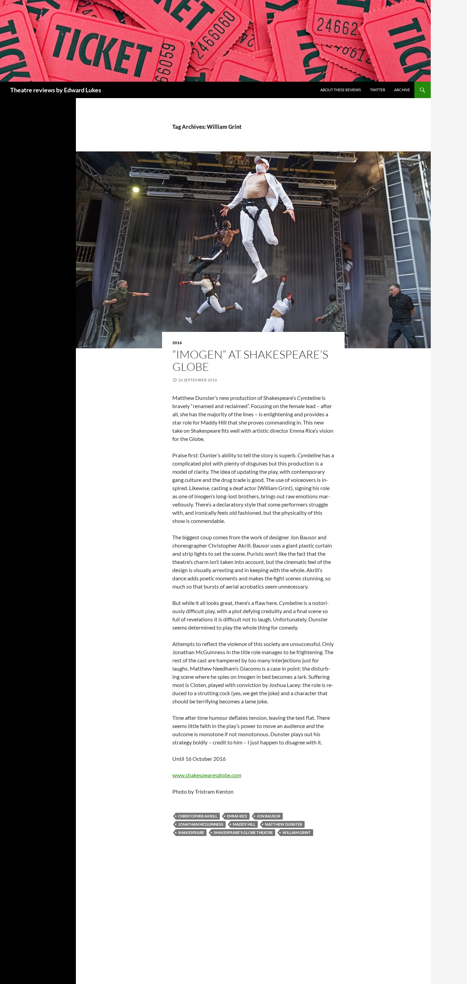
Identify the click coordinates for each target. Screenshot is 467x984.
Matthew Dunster (283, 824)
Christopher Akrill (197, 816)
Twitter (377, 89)
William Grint (296, 832)
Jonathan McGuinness (200, 824)
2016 (177, 342)
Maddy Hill (244, 824)
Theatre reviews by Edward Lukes (55, 90)
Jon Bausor (268, 816)
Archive (402, 89)
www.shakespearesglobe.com (206, 775)
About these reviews (340, 89)
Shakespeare (191, 832)
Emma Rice (237, 816)
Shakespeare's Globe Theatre (243, 832)
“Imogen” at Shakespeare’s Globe (250, 360)
